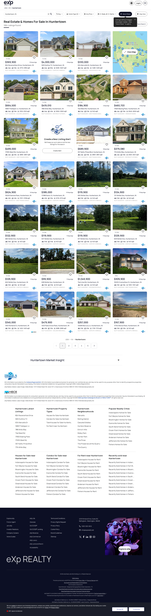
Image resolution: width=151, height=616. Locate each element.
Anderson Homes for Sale (119, 437)
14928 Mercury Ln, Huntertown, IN (90, 325)
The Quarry (82, 447)
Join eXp (9, 525)
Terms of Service (91, 580)
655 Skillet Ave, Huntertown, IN (89, 195)
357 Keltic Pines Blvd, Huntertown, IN (91, 152)
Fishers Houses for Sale (24, 494)
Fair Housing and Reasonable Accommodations (75, 582)
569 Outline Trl (21, 419)
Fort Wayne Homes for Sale (119, 416)
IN (72, 339)
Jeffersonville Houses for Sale (27, 490)
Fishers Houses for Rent (87, 491)
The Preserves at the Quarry (89, 444)
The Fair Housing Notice (100, 593)
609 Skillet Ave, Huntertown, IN (125, 239)
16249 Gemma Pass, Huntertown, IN (18, 195)
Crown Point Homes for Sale (120, 430)
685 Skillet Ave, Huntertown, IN (16, 239)
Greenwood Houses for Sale (26, 483)
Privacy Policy (55, 525)
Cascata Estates (84, 422)
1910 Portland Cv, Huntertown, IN (17, 325)
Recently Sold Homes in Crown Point (122, 480)
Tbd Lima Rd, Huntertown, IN (88, 282)
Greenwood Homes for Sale (119, 434)
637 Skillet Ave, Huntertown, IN (53, 239)
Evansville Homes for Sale (119, 423)
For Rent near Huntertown (56, 426)
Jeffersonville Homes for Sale (120, 441)
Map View (142, 14)
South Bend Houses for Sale (26, 476)
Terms (46, 607)
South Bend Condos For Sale (57, 476)
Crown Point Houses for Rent (89, 477)
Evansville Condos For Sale (57, 473)
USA (67, 339)
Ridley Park (82, 433)
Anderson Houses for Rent (88, 484)
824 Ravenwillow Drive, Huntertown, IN (19, 65)
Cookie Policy (55, 529)
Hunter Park (82, 436)
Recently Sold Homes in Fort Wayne (122, 466)
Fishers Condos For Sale (55, 494)
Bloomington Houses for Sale (27, 469)
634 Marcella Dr (21, 422)
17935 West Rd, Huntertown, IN (16, 152)
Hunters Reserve (84, 426)
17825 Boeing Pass (22, 436)
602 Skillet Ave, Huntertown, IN (16, 282)
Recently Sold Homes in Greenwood (122, 483)
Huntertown (80, 339)
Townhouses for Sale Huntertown (59, 422)
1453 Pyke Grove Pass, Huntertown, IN (55, 325)
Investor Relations (12, 529)
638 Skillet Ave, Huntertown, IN (53, 282)
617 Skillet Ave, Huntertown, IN (89, 239)
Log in (138, 3)
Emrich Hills (82, 429)
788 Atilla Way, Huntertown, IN (53, 109)
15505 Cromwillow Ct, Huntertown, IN (128, 282)
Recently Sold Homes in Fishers (121, 494)
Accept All (120, 609)
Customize (136, 609)
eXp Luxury (33, 540)
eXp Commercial (35, 536)
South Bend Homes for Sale (120, 427)
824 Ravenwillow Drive (24, 415)
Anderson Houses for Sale (25, 487)
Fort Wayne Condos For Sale (57, 466)
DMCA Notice (75, 578)
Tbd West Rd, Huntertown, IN (88, 109)
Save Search (141, 24)
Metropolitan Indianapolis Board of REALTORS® (94, 398)
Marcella (81, 415)
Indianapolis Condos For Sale (57, 462)
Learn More (100, 595)
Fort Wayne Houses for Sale (26, 466)
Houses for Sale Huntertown (57, 415)
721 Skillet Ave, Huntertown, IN (125, 195)
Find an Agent (11, 522)
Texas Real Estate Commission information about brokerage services (75, 589)
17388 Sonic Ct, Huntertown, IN (53, 195)
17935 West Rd (21, 440)
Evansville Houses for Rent (88, 470)
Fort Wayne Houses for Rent (89, 463)
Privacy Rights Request (58, 522)
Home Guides (11, 536)
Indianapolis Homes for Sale (120, 412)
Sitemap (53, 536)
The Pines (82, 440)
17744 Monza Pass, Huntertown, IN (126, 325)
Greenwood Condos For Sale (57, 483)
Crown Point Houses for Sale (26, 480)
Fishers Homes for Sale (118, 444)
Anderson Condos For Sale (56, 487)
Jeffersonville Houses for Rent (90, 488)
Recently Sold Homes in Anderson (122, 487)
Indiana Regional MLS (33, 382)
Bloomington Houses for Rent (89, 466)
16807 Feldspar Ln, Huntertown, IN (17, 109)
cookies (13, 605)
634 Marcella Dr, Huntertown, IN (89, 65)
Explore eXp (10, 518)
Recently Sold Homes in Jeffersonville (122, 490)
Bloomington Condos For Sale (58, 469)
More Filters (126, 14)
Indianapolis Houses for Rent (89, 459)
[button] (75, 360)
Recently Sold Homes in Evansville (122, 473)
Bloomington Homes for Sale (120, 420)
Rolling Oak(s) (83, 419)
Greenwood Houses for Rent (89, 481)
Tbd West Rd (20, 433)
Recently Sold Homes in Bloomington (122, 469)
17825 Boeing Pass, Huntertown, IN (126, 109)
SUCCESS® (33, 525)
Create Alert (57, 151)
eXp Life (32, 518)
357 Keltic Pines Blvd (23, 444)
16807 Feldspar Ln (22, 426)
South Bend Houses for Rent (89, 474)
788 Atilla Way (20, 429)
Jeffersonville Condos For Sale (58, 490)
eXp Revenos (34, 533)
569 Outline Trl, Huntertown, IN (53, 65)
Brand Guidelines (56, 533)
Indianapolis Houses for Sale (26, 462)
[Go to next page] (94, 346)
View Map (131, 52)
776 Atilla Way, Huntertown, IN (125, 152)
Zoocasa (32, 522)
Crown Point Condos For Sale (58, 480)
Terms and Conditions (58, 518)
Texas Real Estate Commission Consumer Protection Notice (75, 591)
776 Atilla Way (20, 447)
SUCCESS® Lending (36, 529)
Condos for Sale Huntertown (57, 419)
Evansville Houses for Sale (25, 473)
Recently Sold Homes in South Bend (122, 476)
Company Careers (13, 533)
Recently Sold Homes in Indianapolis (122, 462)
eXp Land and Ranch (36, 544)
